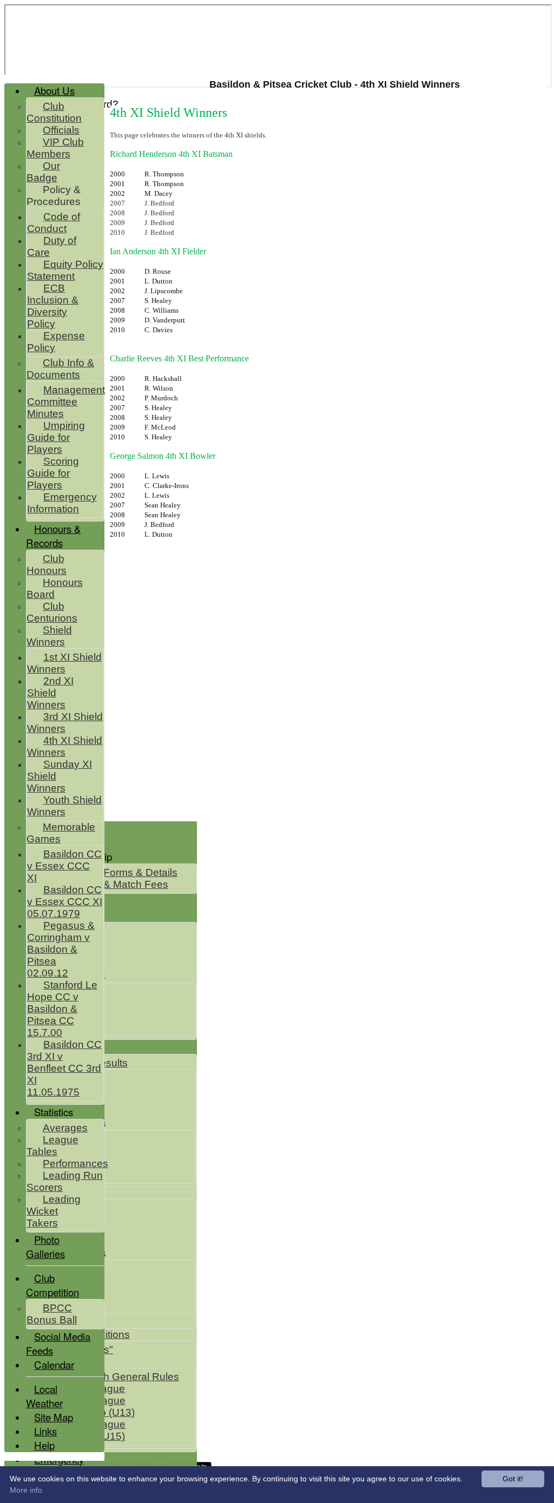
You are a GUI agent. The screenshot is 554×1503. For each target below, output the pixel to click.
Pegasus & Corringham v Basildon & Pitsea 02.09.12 (61, 949)
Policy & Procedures (54, 195)
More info (26, 1490)
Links (45, 1431)
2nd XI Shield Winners (50, 692)
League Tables (52, 1145)
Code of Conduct (53, 222)
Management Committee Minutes (66, 401)
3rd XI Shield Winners (65, 722)
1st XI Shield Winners (64, 663)
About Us (54, 90)
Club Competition (52, 1285)
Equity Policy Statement (65, 270)
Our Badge (43, 171)
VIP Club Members (55, 148)
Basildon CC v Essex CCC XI (64, 866)
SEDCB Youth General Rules (111, 1376)
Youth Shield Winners (64, 806)
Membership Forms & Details (110, 872)
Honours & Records (53, 536)
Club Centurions (52, 612)
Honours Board (55, 588)
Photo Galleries (45, 1246)
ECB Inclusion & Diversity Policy (52, 305)
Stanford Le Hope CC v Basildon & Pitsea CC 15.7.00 (62, 1008)
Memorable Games (61, 833)
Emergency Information (62, 503)
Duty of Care (51, 246)
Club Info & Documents (60, 368)
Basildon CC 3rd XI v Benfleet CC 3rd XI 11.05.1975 (64, 1068)
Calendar (54, 1364)
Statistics (53, 1112)
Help (44, 1445)
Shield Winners (49, 636)
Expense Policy (56, 341)
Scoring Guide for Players (53, 473)
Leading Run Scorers (65, 1181)
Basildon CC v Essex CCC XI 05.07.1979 (64, 901)
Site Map (53, 1417)
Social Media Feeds (58, 1343)
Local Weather (44, 1396)
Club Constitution (54, 112)
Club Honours (47, 564)
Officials (61, 130)
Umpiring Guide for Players (56, 437)
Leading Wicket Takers (54, 1211)
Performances (75, 1163)
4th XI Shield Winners (64, 746)
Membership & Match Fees (105, 884)
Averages (65, 1127)
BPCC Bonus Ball (52, 1314)
